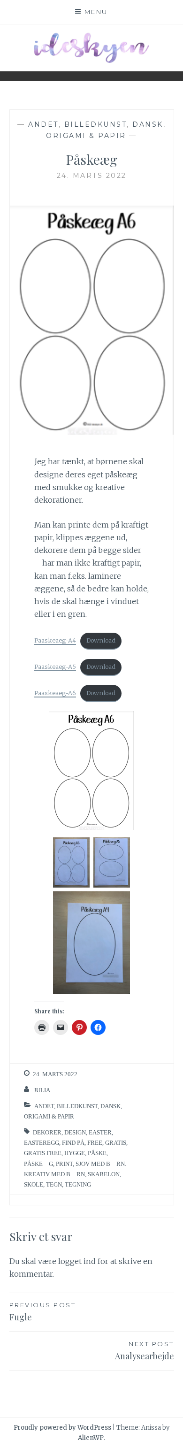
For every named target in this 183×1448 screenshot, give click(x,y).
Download (100, 640)
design (75, 1132)
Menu (96, 11)
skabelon (104, 1174)
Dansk (147, 124)
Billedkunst (95, 124)
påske (97, 1153)
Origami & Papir (86, 135)
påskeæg (38, 1164)
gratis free (42, 1153)
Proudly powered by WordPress (62, 1428)
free (94, 1143)
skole (33, 1184)
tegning (78, 1184)
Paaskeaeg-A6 (55, 693)
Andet (43, 124)
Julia (42, 1090)
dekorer (47, 1132)
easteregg (41, 1143)
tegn (54, 1184)
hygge (74, 1153)
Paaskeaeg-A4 (55, 640)
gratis (115, 1143)
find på (73, 1143)
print (64, 1164)
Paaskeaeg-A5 (55, 666)
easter (100, 1132)
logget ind (77, 1261)
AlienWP (91, 1438)
